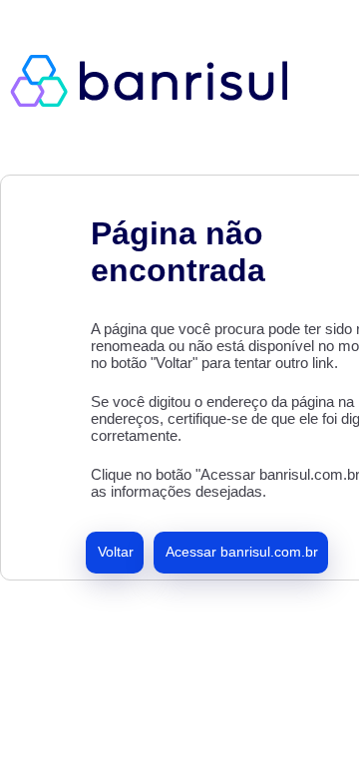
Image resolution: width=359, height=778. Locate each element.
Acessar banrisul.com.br (242, 552)
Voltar (116, 552)
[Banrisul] (159, 80)
